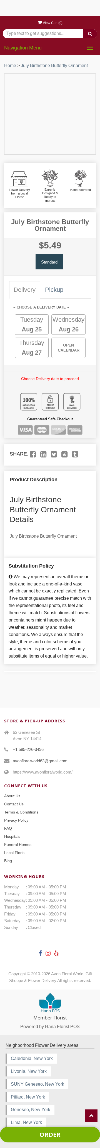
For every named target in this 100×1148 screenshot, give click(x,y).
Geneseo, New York (30, 1109)
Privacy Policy (16, 820)
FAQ (8, 828)
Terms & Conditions (21, 812)
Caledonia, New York (32, 1058)
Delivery (25, 289)
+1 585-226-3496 (28, 749)
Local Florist (15, 852)
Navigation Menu (23, 48)
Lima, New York (26, 1122)
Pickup (54, 289)
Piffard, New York (28, 1097)
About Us (12, 796)
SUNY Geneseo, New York (37, 1084)
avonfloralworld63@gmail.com (40, 760)
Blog (8, 860)
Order (50, 1134)
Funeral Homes (17, 844)
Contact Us (14, 804)
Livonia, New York (29, 1071)
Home (10, 65)
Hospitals (12, 836)
